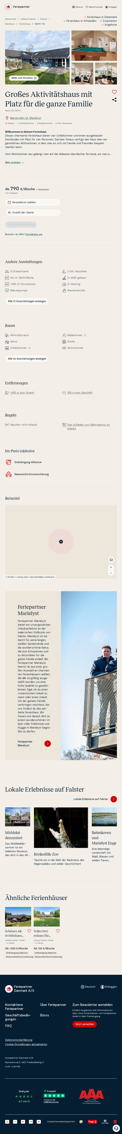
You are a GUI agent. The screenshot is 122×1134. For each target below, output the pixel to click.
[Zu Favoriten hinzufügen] (114, 92)
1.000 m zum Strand (22, 392)
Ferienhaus (25, 24)
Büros (44, 1015)
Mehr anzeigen (13, 162)
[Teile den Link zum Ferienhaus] (114, 99)
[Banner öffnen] (116, 1128)
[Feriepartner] (17, 7)
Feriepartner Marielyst (25, 743)
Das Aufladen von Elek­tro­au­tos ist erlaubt (88, 427)
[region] (61, 542)
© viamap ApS (21, 576)
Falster (43, 19)
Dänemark (10, 19)
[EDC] (81, 1122)
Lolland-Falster (28, 19)
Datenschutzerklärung (18, 1040)
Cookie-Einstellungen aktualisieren (26, 1044)
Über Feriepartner (53, 1005)
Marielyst (10, 24)
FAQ (8, 1025)
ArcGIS (11, 576)
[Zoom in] (111, 567)
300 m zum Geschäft (80, 392)
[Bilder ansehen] (37, 57)
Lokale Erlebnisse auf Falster (91, 799)
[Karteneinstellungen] (111, 560)
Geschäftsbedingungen (18, 1017)
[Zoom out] (111, 573)
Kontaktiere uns (33, 234)
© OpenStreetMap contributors (41, 576)
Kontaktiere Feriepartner (14, 1006)
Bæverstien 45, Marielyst (25, 118)
